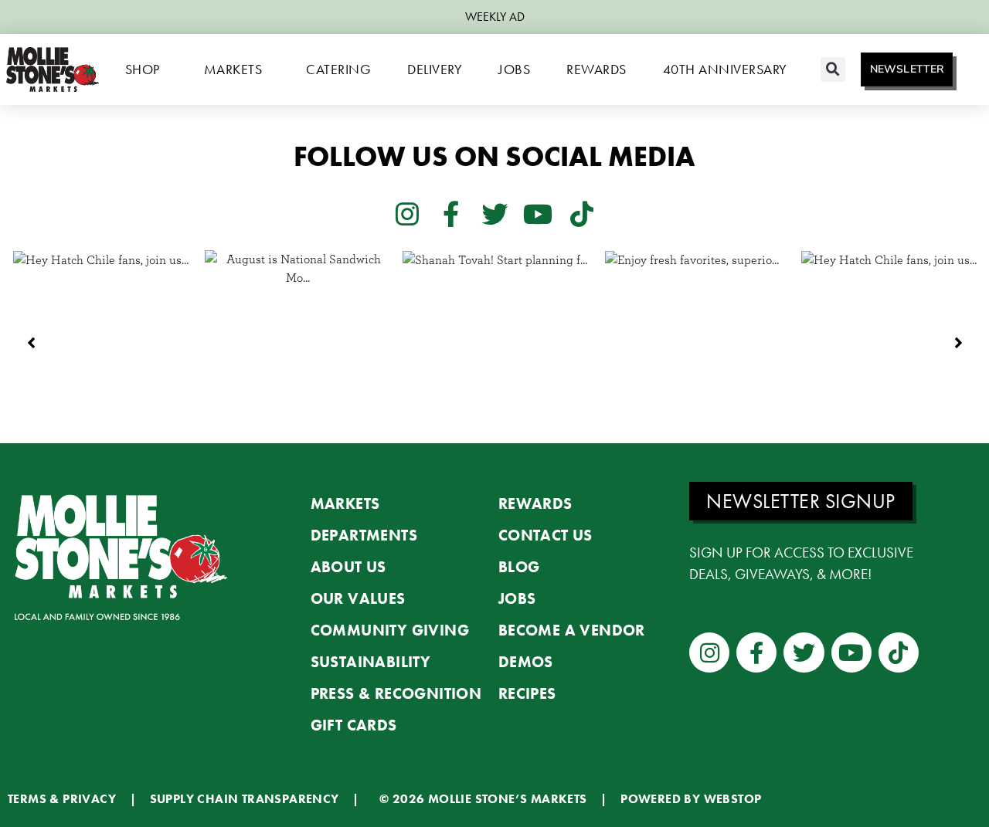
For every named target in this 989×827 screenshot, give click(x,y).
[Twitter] (494, 213)
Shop (142, 69)
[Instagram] (407, 213)
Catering (338, 69)
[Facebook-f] (450, 213)
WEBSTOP (733, 799)
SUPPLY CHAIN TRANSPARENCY (244, 799)
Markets (233, 69)
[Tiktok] (582, 213)
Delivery (434, 69)
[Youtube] (538, 213)
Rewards (596, 69)
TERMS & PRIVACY (62, 799)
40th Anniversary (725, 69)
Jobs (514, 69)
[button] (833, 69)
